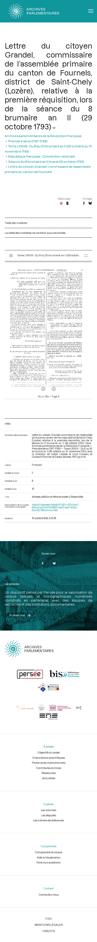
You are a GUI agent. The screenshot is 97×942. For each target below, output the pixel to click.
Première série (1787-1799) (28, 141)
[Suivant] (53, 389)
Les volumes (48, 810)
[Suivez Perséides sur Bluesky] (54, 563)
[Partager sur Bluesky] (90, 203)
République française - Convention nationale (41, 156)
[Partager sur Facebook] (84, 203)
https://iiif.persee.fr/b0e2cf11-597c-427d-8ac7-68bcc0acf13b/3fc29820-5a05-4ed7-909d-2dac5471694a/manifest (55, 507)
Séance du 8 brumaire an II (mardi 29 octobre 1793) (46, 161)
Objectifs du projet (48, 752)
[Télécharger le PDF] (61, 203)
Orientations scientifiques (48, 757)
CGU (48, 918)
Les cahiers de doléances (48, 820)
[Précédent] (43, 389)
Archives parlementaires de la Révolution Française (43, 136)
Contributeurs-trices (48, 767)
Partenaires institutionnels (48, 762)
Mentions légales (49, 924)
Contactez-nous (49, 894)
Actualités (48, 778)
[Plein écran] (86, 255)
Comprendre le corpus (48, 852)
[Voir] (53, 126)
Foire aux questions (48, 862)
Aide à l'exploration (48, 857)
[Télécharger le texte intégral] (67, 203)
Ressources (49, 772)
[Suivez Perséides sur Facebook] (42, 563)
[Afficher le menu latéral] (11, 255)
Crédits (48, 931)
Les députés (48, 815)
